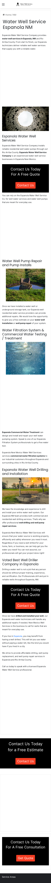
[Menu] (3, 5)
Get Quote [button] (25, 858)
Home (8, 14)
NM (14, 14)
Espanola (18, 636)
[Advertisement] (25, 79)
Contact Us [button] (25, 185)
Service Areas (9, 877)
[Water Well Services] (25, 4)
